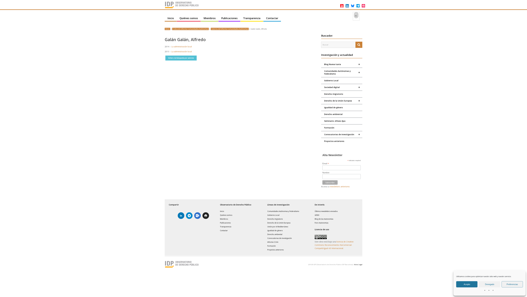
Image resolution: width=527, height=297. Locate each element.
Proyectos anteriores (334, 141)
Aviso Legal (358, 264)
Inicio (170, 18)
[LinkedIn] (347, 5)
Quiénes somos (189, 18)
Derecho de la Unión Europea (342, 101)
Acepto (467, 284)
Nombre (325, 172)
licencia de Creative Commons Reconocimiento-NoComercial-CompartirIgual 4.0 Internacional (334, 245)
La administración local (181, 46)
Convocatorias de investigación (342, 134)
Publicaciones (229, 18)
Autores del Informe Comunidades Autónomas (229, 29)
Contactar (272, 18)
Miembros (210, 18)
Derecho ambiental (333, 114)
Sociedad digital (342, 87)
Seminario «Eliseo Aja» (335, 121)
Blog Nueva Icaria (342, 64)
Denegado (489, 284)
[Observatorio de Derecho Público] (182, 8)
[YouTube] (342, 5)
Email (325, 163)
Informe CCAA (272, 242)
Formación (329, 127)
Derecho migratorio (333, 94)
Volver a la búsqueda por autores (181, 58)
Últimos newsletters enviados (326, 211)
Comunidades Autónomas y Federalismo (342, 72)
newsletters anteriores (340, 186)
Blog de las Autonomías (324, 219)
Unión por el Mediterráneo (277, 227)
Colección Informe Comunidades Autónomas (190, 29)
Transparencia (251, 18)
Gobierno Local (331, 80)
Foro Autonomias (321, 223)
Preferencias (512, 284)
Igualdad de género (333, 107)
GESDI (317, 215)
